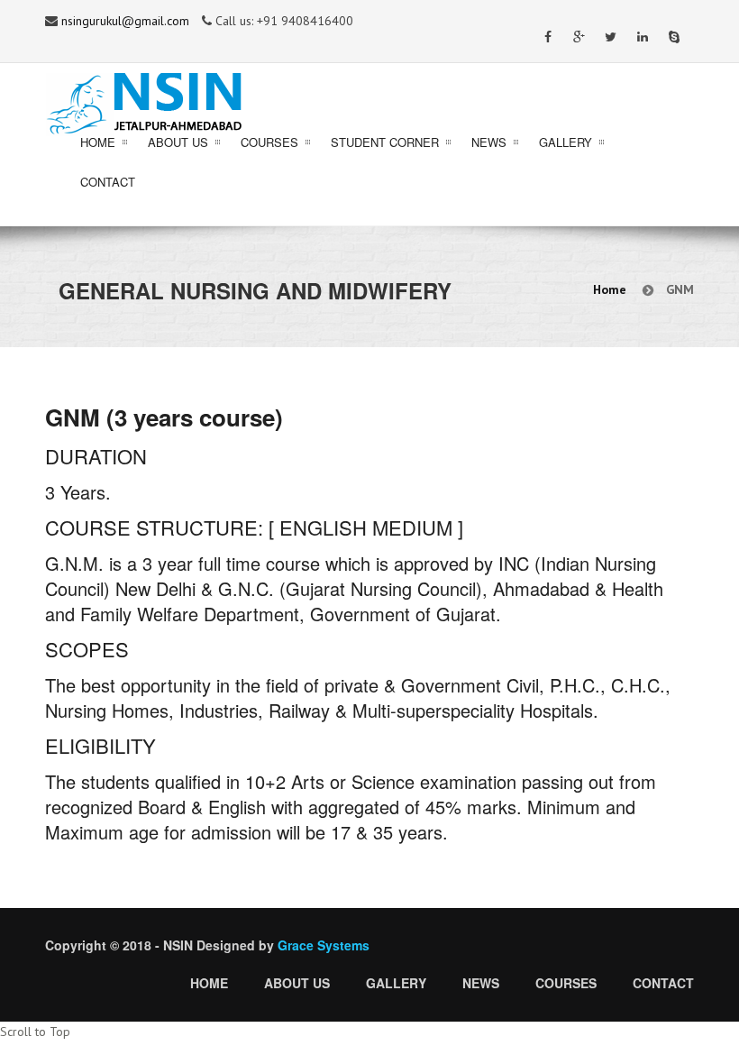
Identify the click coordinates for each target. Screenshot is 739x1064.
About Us (178, 142)
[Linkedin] (642, 42)
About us (297, 983)
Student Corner (385, 142)
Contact (107, 181)
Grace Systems (324, 945)
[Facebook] (547, 42)
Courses (269, 142)
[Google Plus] (579, 42)
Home (97, 142)
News (488, 142)
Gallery (565, 142)
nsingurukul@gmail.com (125, 21)
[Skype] (673, 42)
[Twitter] (610, 42)
